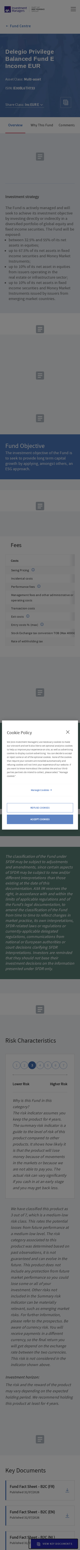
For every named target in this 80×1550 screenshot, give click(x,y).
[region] (40, 775)
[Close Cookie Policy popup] (68, 732)
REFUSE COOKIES (40, 807)
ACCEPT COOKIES (40, 819)
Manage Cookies (40, 790)
